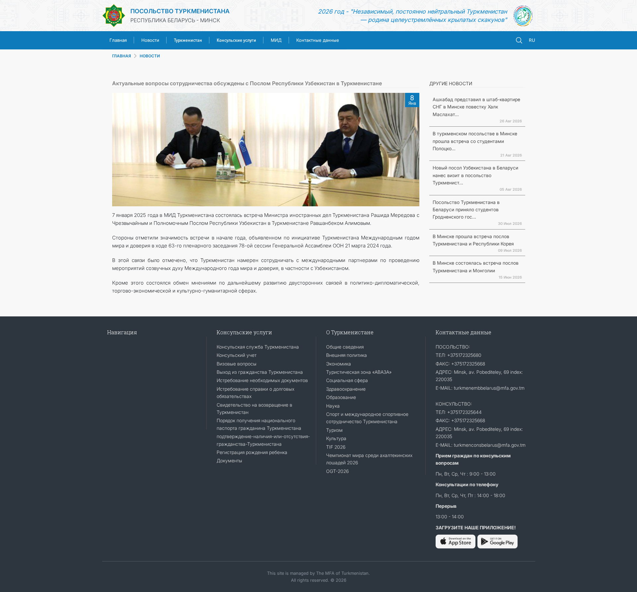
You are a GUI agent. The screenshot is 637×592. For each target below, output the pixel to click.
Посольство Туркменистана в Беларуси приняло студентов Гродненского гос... (466, 209)
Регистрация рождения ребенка (252, 452)
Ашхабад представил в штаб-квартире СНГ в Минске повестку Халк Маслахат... (476, 107)
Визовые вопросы (236, 363)
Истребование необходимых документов (262, 380)
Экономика (338, 363)
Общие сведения (345, 347)
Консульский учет (236, 355)
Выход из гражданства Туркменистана (260, 372)
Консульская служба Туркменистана (258, 347)
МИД (276, 40)
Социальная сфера (347, 380)
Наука (333, 406)
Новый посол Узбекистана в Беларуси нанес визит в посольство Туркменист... (475, 175)
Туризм (334, 430)
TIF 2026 (335, 447)
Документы (229, 460)
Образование (341, 397)
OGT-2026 (337, 471)
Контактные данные (317, 40)
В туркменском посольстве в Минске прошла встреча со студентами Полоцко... (475, 141)
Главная (118, 40)
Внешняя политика (346, 355)
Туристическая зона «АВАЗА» (358, 372)
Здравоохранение (346, 389)
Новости (150, 40)
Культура (336, 438)
